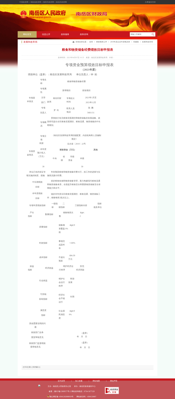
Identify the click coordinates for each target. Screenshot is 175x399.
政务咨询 (84, 34)
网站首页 (27, 34)
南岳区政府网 (61, 2)
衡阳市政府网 (48, 2)
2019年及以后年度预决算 (120, 42)
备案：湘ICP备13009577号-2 (60, 391)
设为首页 (61, 381)
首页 (91, 42)
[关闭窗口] (36, 367)
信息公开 (46, 34)
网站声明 (113, 381)
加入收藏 (78, 381)
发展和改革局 (147, 42)
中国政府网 (23, 2)
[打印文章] (27, 367)
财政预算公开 (101, 42)
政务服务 (65, 34)
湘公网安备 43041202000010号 (61, 397)
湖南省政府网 (35, 2)
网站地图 (96, 381)
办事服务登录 (150, 2)
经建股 (136, 42)
